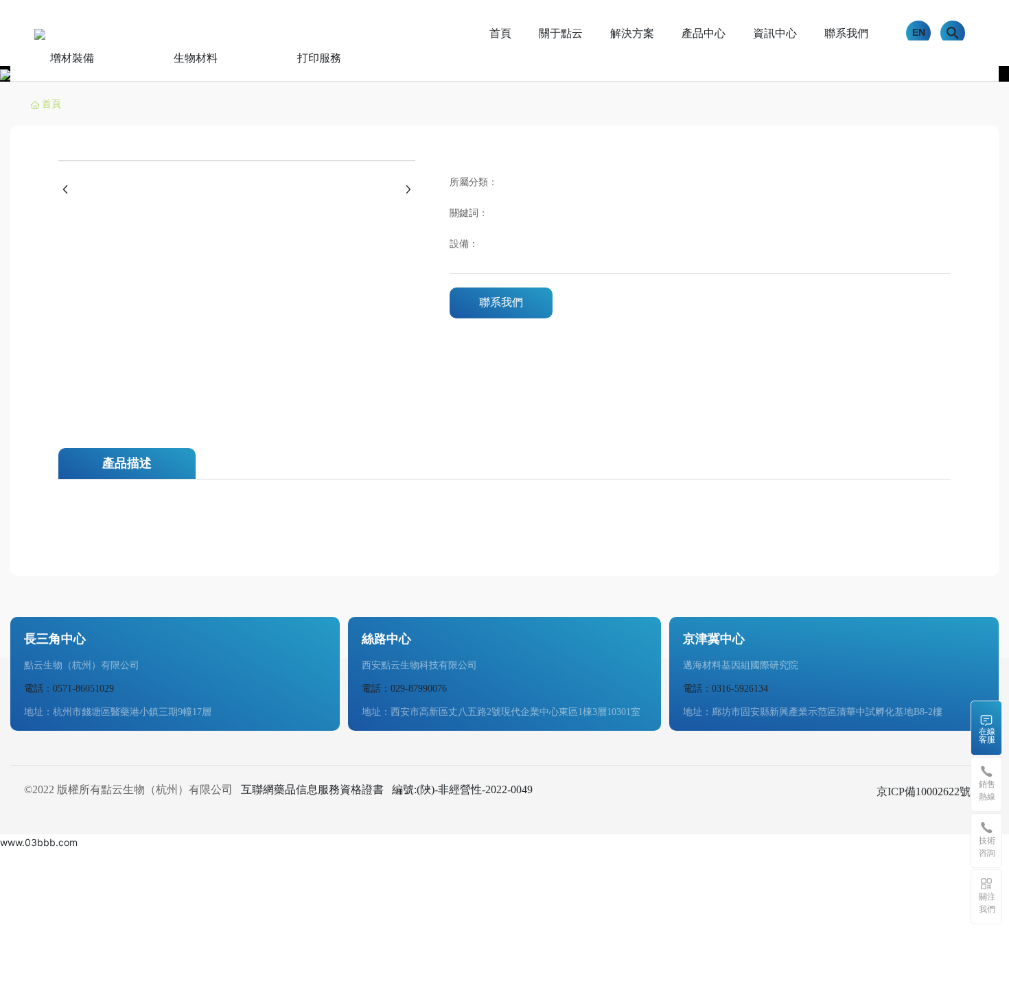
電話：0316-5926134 (725, 688)
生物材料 (196, 58)
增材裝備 (72, 58)
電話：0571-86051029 (69, 688)
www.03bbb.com (39, 842)
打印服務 (319, 58)
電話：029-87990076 (404, 688)
